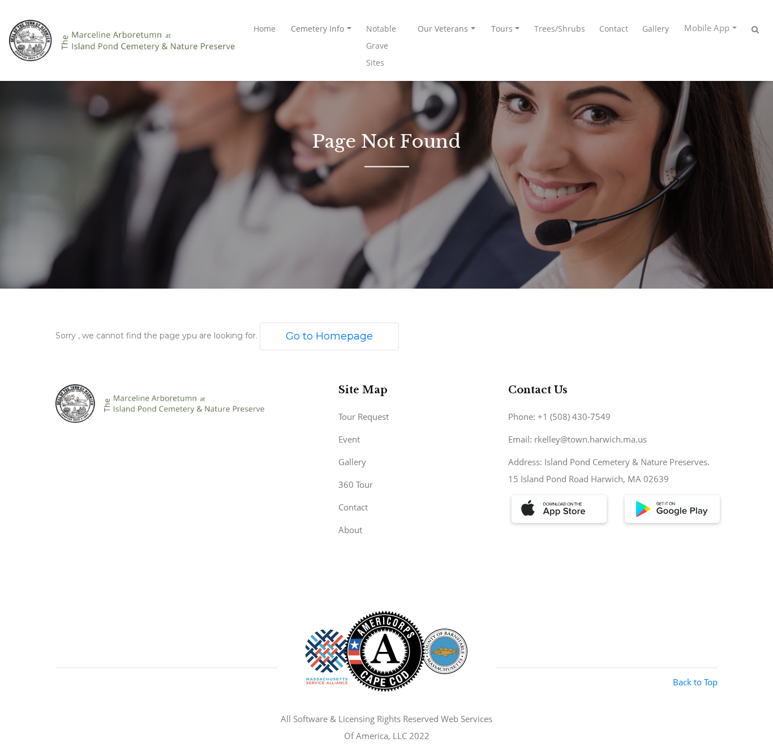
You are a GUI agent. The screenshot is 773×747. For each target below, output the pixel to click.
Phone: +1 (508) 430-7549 (559, 416)
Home (265, 28)
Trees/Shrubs (559, 28)
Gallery (655, 28)
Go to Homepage (329, 336)
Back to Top (695, 682)
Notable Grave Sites (381, 45)
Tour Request (363, 416)
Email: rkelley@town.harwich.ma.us (577, 439)
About (350, 529)
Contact (613, 28)
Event (349, 439)
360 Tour (355, 484)
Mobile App (706, 27)
